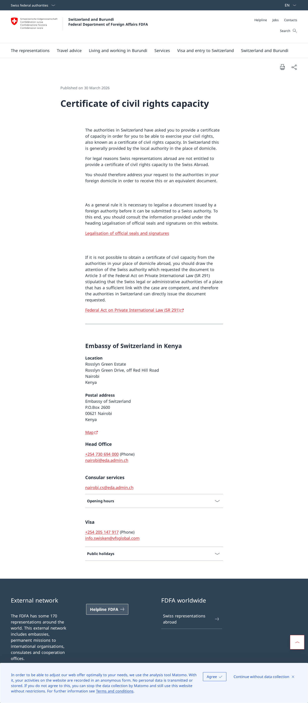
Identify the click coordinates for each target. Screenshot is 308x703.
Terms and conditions (114, 691)
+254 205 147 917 (102, 532)
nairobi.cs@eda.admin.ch (109, 487)
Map (89, 432)
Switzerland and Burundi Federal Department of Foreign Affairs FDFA (108, 22)
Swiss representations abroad (184, 619)
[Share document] (294, 67)
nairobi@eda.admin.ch (106, 460)
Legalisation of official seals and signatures (127, 233)
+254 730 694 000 (102, 454)
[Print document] (282, 66)
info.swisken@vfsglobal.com (112, 538)
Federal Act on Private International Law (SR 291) (132, 310)
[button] (30, 50)
